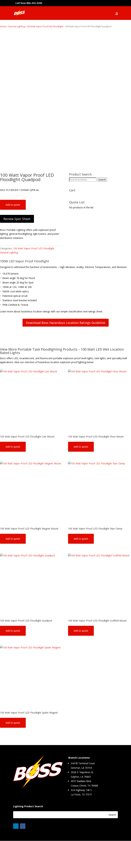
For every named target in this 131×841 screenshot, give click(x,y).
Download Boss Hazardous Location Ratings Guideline (65, 323)
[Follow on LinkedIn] (16, 826)
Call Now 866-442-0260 (28, 3)
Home (3, 26)
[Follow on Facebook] (22, 826)
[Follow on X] (29, 826)
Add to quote (13, 204)
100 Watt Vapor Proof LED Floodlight (45, 26)
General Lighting (16, 26)
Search (102, 179)
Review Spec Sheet (17, 219)
